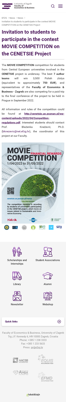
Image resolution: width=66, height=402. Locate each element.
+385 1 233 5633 (35, 343)
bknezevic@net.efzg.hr (16, 131)
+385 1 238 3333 (37, 340)
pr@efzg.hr (37, 347)
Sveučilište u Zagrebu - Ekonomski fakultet (18, 6)
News (12, 18)
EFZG (4, 18)
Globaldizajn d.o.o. (33, 395)
